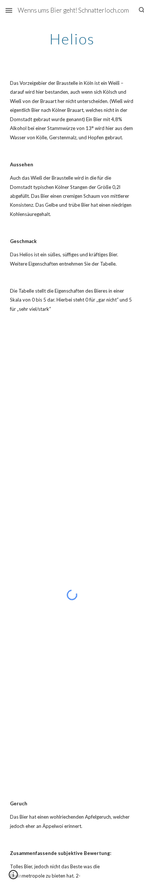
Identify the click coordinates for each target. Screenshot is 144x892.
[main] (72, 39)
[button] (9, 10)
